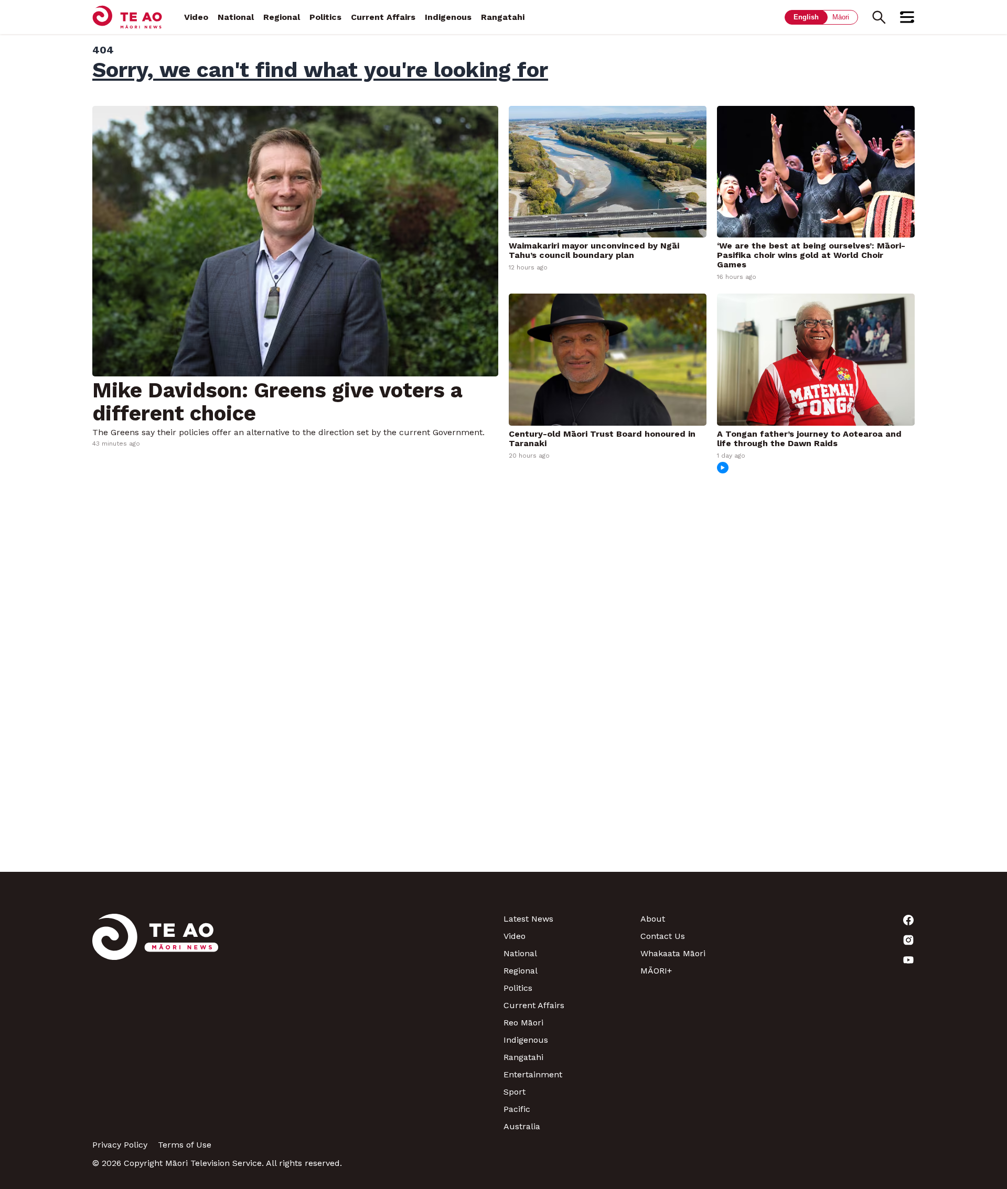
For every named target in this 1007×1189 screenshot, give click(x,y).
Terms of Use (184, 1145)
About (652, 919)
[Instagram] (846, 940)
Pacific (517, 1109)
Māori (840, 17)
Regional (281, 17)
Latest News (528, 919)
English (806, 17)
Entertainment (533, 1074)
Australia (522, 1126)
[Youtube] (846, 960)
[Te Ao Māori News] (155, 1022)
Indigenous (448, 17)
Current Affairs (383, 17)
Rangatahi (502, 17)
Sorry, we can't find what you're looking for (320, 69)
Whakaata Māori (672, 953)
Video (196, 17)
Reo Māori (523, 1023)
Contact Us (662, 936)
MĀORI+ (656, 971)
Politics (325, 17)
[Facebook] (846, 920)
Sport (515, 1092)
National (236, 17)
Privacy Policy (119, 1145)
